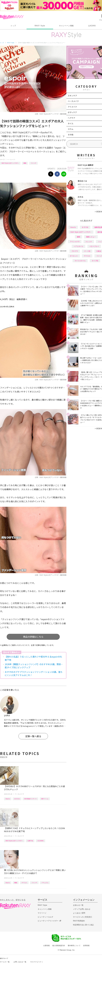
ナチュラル (45, 883)
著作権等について (74, 945)
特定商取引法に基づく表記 (83, 925)
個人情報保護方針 (58, 945)
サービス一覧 (5, 962)
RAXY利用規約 (79, 921)
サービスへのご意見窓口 (82, 917)
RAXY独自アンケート (30, 799)
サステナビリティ (36, 962)
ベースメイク (11, 159)
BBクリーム (44, 799)
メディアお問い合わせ (81, 909)
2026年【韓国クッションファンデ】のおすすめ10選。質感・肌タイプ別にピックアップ (34, 666)
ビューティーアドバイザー (48, 921)
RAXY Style (40, 26)
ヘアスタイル (78, 246)
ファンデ (33, 163)
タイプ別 (95, 260)
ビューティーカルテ (45, 917)
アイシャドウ (74, 241)
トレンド (89, 241)
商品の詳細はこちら (33, 636)
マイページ (42, 913)
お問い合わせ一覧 (20, 962)
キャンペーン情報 (66, 26)
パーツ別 (87, 251)
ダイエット (74, 256)
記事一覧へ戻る (33, 736)
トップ (13, 26)
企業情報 (46, 945)
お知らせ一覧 (78, 905)
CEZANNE (40, 841)
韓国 (25, 163)
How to (8, 799)
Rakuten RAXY (12, 17)
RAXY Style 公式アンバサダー (10, 163)
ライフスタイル (80, 260)
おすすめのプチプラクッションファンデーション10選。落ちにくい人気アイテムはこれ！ (33, 673)
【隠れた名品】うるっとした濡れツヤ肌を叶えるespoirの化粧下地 (33, 658)
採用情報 (86, 945)
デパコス (24, 883)
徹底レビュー (91, 237)
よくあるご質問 (79, 913)
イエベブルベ (94, 246)
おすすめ (17, 799)
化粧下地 (30, 841)
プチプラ (74, 251)
